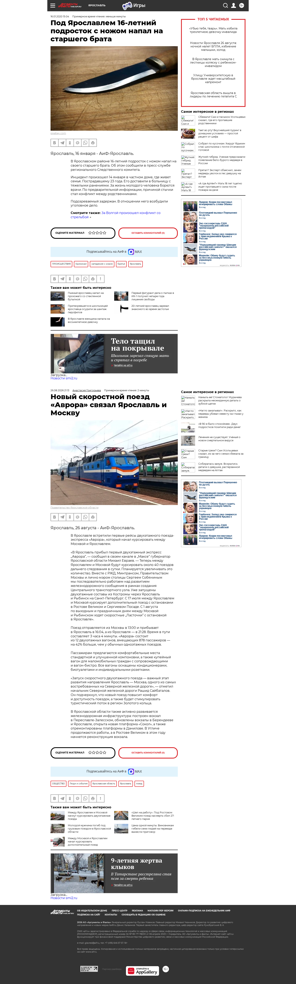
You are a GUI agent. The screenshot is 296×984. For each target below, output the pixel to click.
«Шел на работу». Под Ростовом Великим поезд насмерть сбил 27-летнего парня (152, 815)
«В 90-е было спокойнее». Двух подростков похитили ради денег (219, 425)
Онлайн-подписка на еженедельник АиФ (204, 910)
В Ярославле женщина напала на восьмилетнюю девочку (89, 320)
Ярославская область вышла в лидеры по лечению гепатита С (213, 94)
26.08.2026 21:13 (60, 390)
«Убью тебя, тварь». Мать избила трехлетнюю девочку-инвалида (213, 30)
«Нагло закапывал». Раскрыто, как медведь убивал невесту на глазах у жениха (220, 413)
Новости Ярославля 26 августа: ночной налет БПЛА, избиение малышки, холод (213, 46)
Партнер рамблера (111, 969)
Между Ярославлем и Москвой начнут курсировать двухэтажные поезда (89, 815)
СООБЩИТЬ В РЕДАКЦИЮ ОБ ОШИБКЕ (144, 914)
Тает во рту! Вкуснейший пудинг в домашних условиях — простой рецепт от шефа (219, 133)
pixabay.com (58, 133)
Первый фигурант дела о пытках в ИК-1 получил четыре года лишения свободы (152, 296)
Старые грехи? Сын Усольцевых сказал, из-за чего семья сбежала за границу (220, 453)
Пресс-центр (119, 910)
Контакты (111, 914)
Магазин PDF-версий (160, 910)
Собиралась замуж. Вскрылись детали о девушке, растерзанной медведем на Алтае (219, 467)
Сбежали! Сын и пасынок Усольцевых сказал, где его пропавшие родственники (221, 120)
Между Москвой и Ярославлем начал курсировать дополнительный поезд (87, 841)
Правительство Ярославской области (74, 507)
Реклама (137, 910)
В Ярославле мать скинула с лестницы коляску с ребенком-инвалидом (213, 62)
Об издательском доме (92, 910)
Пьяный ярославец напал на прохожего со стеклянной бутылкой (86, 296)
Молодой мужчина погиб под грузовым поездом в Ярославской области (89, 828)
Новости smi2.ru (64, 378)
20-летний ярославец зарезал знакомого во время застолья (150, 307)
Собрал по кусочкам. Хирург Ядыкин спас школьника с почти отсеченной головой (221, 146)
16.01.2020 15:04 (60, 16)
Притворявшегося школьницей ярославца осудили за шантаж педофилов (88, 309)
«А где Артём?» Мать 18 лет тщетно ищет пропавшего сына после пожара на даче (220, 186)
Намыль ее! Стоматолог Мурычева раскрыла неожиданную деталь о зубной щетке (220, 400)
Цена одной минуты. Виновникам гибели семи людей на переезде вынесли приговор (152, 828)
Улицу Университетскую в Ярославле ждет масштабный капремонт (213, 79)
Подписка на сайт (88, 914)
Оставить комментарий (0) (148, 233)
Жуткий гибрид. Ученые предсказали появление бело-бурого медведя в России (221, 160)
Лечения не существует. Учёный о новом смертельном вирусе (219, 439)
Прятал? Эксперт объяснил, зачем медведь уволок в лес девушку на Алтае (219, 173)
